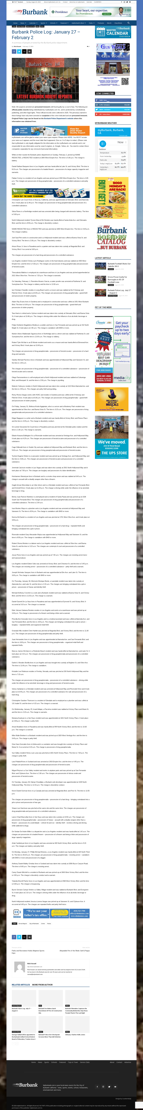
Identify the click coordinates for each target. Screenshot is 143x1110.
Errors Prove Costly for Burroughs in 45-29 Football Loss (117, 290)
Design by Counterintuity (123, 1099)
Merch (109, 23)
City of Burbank (34, 923)
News (22, 23)
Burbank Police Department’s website (58, 118)
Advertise (127, 1062)
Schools (53, 23)
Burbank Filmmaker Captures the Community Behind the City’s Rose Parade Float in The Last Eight (76, 1011)
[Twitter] (127, 1)
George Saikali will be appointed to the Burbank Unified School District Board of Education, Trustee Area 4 (23, 1037)
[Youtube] (130, 1)
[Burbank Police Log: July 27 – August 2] (24, 998)
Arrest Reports (21, 26)
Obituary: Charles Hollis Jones (75, 1035)
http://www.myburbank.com (34, 966)
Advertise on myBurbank (77, 2)
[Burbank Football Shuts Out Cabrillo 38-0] (100, 276)
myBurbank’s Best (78, 23)
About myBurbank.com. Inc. (52, 2)
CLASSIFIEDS (97, 2)
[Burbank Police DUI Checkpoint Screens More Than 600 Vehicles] (51, 1024)
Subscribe (126, 114)
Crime (14, 26)
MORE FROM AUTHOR (42, 985)
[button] (128, 23)
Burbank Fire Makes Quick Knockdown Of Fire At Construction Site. (50, 1011)
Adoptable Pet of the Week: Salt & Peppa (75, 951)
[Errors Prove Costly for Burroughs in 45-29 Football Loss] (100, 290)
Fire (40, 1005)
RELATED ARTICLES (21, 985)
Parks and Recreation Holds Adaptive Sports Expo (28, 952)
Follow (127, 105)
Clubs (91, 23)
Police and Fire (30, 26)
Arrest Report (23, 923)
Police (42, 26)
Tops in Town (73, 1062)
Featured (64, 23)
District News (16, 1032)
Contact (65, 2)
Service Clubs (85, 1062)
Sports (43, 23)
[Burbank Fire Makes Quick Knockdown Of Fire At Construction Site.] (51, 998)
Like (108, 101)
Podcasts (101, 23)
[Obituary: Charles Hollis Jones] (77, 1024)
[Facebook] (121, 1)
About (112, 1062)
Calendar (89, 2)
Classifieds (118, 23)
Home (15, 23)
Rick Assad (17, 46)
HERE (70, 137)
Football (110, 279)
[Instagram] (124, 1)
